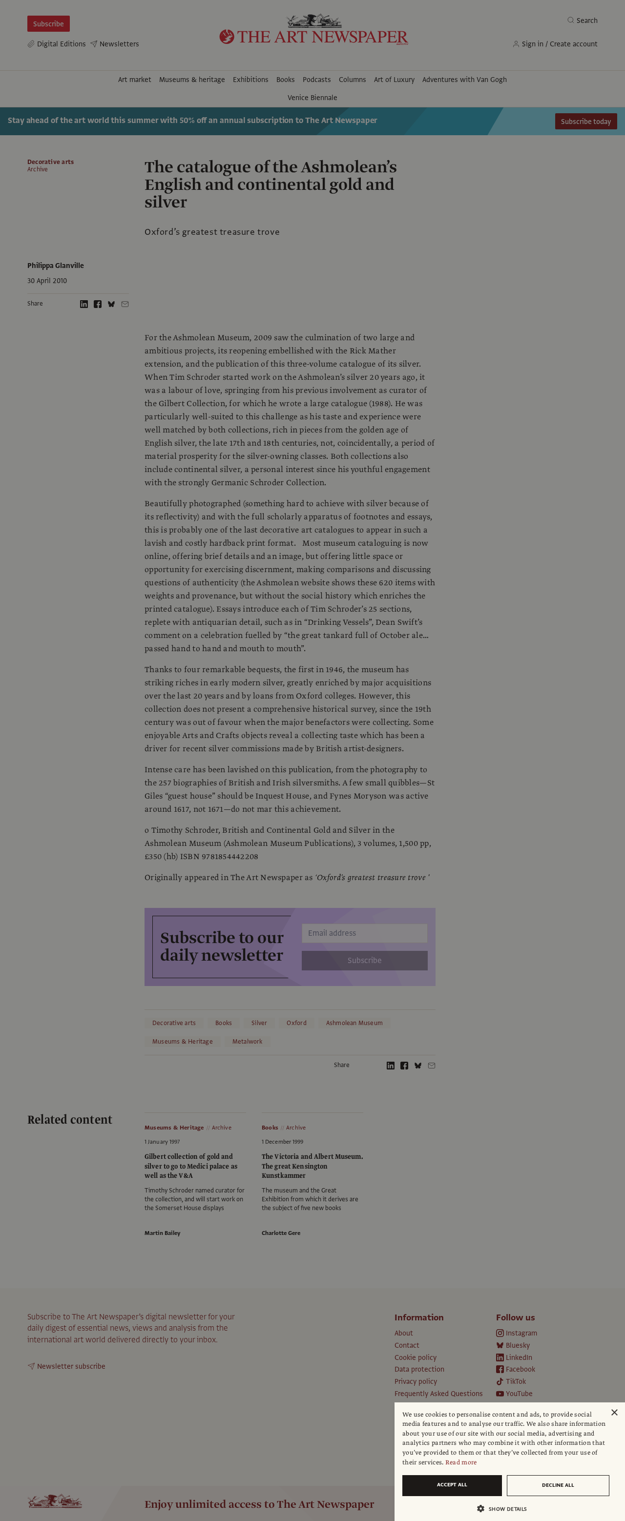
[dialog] (510, 1461)
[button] (505, 1508)
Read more (461, 1462)
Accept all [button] (452, 1484)
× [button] (614, 1413)
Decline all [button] (558, 1485)
